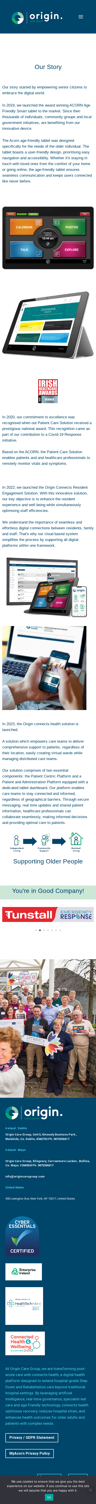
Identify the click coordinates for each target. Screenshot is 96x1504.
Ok (49, 1497)
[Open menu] (80, 17)
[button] (7, 914)
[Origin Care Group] (37, 16)
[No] (90, 1490)
